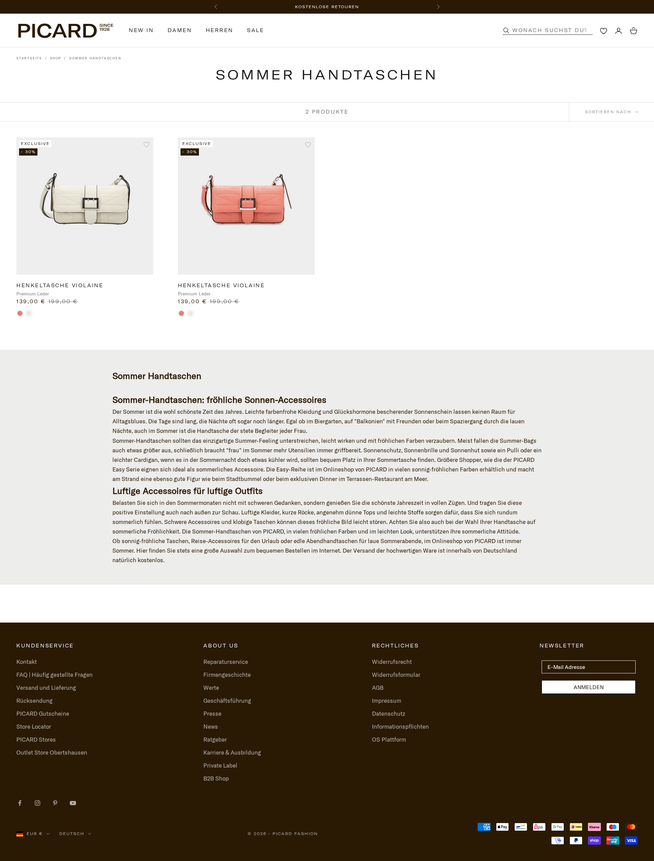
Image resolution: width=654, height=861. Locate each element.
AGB (378, 687)
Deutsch (71, 833)
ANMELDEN (589, 687)
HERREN (220, 30)
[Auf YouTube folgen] (72, 803)
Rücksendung (34, 700)
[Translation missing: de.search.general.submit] (506, 30)
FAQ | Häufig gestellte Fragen (54, 674)
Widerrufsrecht (392, 661)
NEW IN (141, 30)
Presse (212, 713)
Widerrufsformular (396, 674)
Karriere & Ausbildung (232, 752)
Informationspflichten (400, 726)
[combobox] (554, 30)
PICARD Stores (36, 739)
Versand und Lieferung (46, 687)
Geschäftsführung (227, 700)
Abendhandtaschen (332, 540)
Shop (55, 58)
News (210, 726)
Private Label (220, 765)
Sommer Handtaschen (95, 58)
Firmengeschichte (227, 674)
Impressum (386, 700)
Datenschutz (388, 713)
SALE (255, 30)
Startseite (29, 58)
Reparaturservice (225, 661)
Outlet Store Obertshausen (51, 752)
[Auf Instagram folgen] (37, 803)
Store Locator (33, 726)
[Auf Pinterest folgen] (55, 803)
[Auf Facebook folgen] (19, 803)
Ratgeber (215, 739)
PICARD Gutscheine (42, 713)
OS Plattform (389, 739)
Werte (211, 687)
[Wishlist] (604, 31)
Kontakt (26, 661)
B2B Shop (216, 778)
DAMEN (180, 30)
